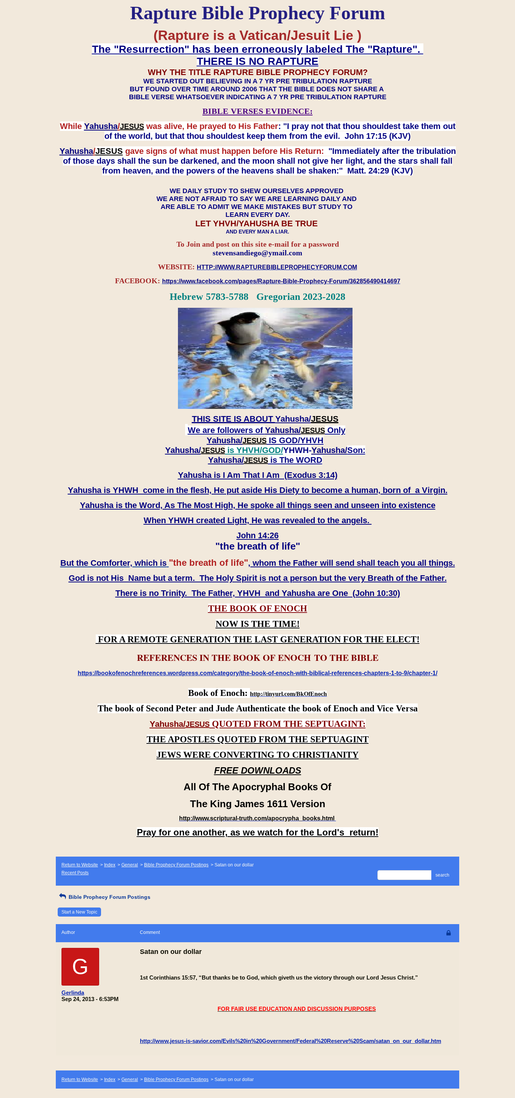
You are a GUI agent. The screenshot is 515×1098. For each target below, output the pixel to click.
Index (109, 865)
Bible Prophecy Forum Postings (176, 865)
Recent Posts (75, 872)
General (129, 865)
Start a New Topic (79, 912)
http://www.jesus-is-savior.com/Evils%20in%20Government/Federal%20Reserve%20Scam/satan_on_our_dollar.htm (290, 1041)
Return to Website (79, 865)
